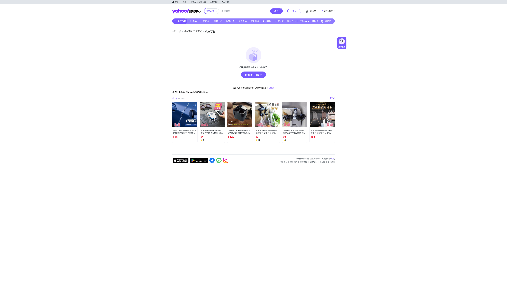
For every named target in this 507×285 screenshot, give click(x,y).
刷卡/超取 (279, 21)
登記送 (206, 21)
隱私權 (322, 162)
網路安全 (313, 162)
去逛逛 (271, 88)
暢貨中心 (218, 21)
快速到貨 (230, 21)
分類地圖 (331, 162)
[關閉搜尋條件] (216, 11)
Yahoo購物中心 (186, 11)
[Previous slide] (201, 114)
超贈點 (328, 21)
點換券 (193, 21)
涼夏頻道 (255, 21)
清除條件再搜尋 (253, 74)
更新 (332, 158)
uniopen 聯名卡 (310, 21)
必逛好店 (267, 21)
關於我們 (293, 162)
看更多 (290, 21)
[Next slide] (223, 114)
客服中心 (283, 162)
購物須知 (303, 162)
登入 (294, 11)
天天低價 (242, 21)
